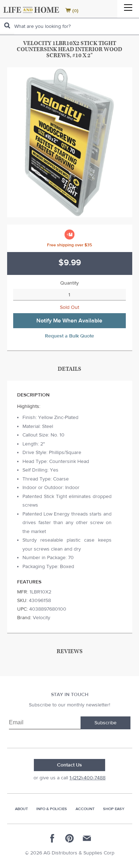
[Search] (7, 25)
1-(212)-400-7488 (87, 778)
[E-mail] (87, 838)
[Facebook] (52, 838)
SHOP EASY (113, 809)
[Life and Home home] (31, 10)
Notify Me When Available (69, 320)
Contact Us (69, 765)
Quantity (69, 283)
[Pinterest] (69, 838)
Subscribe (105, 723)
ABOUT (21, 809)
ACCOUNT (85, 809)
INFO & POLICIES (51, 809)
